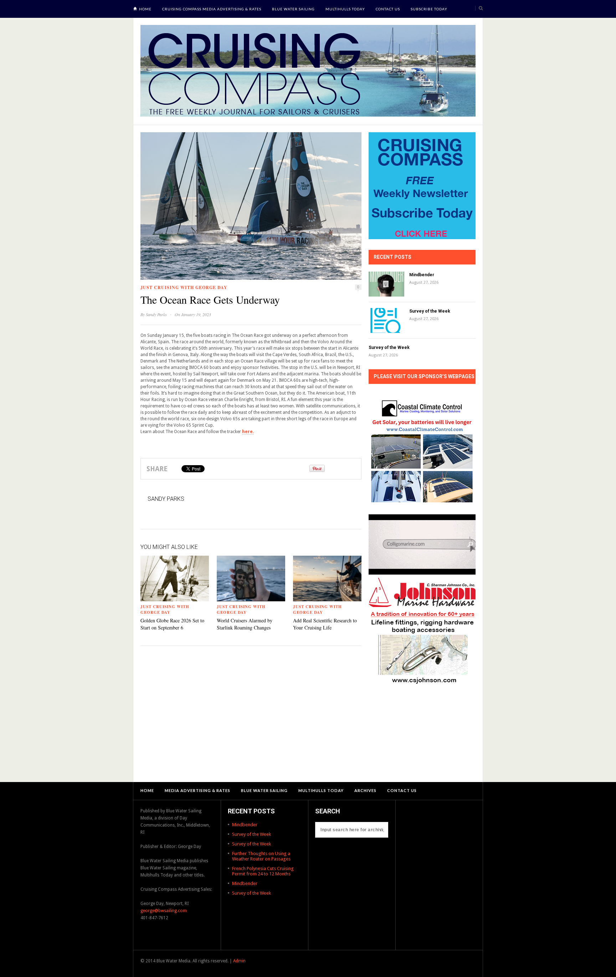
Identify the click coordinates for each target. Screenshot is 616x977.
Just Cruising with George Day (183, 287)
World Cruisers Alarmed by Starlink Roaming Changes (244, 624)
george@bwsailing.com (163, 910)
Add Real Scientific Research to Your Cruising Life (325, 624)
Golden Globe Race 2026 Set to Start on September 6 (172, 624)
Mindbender (421, 274)
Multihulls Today (345, 9)
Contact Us (388, 9)
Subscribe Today (429, 9)
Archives (365, 790)
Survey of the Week (429, 311)
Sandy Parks (156, 314)
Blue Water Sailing (293, 9)
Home (145, 9)
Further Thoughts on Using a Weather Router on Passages (261, 856)
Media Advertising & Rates (197, 790)
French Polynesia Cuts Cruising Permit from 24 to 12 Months (263, 871)
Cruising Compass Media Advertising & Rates (211, 9)
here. (248, 431)
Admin (239, 960)
